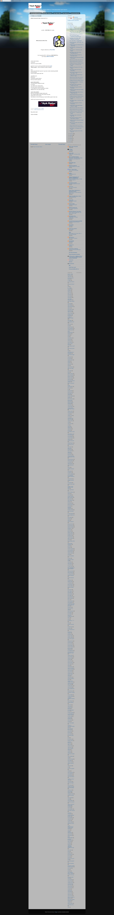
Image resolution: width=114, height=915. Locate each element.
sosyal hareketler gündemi (71, 816)
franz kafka (70, 517)
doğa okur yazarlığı (69, 453)
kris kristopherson (71, 629)
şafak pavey (70, 835)
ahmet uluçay (70, 313)
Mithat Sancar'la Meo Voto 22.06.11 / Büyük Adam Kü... (76, 93)
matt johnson (70, 666)
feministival (70, 503)
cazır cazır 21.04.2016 (73, 187)
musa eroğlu (70, 694)
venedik (69, 889)
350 (68, 286)
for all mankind (70, 513)
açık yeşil (69, 303)
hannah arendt (70, 548)
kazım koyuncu (70, 611)
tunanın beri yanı (71, 874)
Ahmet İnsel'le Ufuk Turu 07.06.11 (76, 125)
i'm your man (70, 566)
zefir (68, 907)
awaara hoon (70, 359)
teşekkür (69, 852)
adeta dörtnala (70, 306)
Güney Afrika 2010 (71, 541)
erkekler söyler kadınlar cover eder (70, 487)
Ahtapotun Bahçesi (73, 165)
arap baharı (70, 337)
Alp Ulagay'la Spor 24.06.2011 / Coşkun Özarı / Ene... (76, 85)
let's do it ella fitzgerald (70, 649)
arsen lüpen (70, 342)
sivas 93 (69, 807)
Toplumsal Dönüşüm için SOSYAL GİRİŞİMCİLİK (74, 177)
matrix (69, 665)
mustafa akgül (70, 696)
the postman (70, 854)
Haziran (71, 133)
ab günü (69, 290)
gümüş (69, 539)
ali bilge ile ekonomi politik (70, 317)
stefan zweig (70, 821)
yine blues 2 (71, 225)
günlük (69, 545)
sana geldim (70, 773)
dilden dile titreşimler (69, 449)
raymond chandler (71, 753)
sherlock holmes (71, 795)
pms (68, 737)
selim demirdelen (71, 776)
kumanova (70, 634)
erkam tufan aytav (71, 484)
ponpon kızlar (70, 740)
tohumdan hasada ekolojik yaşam (71, 866)
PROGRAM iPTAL (72, 216)
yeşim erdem (70, 903)
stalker (70, 173)
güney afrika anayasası (70, 544)
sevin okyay (70, 785)
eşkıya (69, 493)
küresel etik (70, 642)
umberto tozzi (70, 882)
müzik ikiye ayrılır (72, 267)
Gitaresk (70, 261)
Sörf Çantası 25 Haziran (73, 238)
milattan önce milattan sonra (70, 681)
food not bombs (71, 511)
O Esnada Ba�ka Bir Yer (74, 269)
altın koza (69, 324)
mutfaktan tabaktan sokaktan (71, 698)
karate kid (69, 607)
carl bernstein (70, 406)
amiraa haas (70, 327)
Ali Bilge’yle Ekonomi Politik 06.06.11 (76, 126)
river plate (69, 760)
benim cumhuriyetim (70, 386)
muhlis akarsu (70, 685)
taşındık (69, 844)
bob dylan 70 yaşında (70, 394)
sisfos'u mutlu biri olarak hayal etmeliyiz (71, 805)
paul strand (70, 731)
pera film (69, 732)
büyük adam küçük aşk (70, 401)
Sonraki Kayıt (34, 144)
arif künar (69, 340)
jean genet (70, 589)
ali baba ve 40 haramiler (70, 315)
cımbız (69, 414)
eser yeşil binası (71, 489)
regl (68, 757)
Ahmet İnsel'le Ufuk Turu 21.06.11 (76, 94)
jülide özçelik (70, 598)
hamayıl (69, 547)
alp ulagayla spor (71, 321)
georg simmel (70, 524)
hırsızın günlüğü (71, 555)
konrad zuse (70, 626)
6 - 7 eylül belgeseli (69, 288)
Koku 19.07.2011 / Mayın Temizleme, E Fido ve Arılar (75, 36)
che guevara (70, 412)
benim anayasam (71, 383)
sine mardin (70, 797)
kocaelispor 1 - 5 (71, 620)
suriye (69, 830)
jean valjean (70, 591)
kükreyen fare (70, 641)
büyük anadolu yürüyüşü (70, 403)
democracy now (71, 444)
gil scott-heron (70, 525)
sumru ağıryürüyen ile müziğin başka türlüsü (70, 827)
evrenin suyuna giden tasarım (70, 497)
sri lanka (69, 820)
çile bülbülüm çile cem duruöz (71, 434)
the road (69, 855)
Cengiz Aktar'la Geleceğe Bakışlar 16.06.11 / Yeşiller (76, 106)
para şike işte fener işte (70, 729)
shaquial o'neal (70, 793)
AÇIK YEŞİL (70, 305)
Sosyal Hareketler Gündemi (74, 254)
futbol (69, 520)
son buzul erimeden (69, 813)
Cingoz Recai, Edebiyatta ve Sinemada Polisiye (74, 191)
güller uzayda (70, 538)
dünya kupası (70, 460)
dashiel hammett (71, 440)
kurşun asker (70, 635)
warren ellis (70, 892)
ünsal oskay (70, 887)
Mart (71, 136)
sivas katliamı (70, 809)
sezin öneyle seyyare (70, 792)
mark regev (70, 663)
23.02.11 (70, 245)
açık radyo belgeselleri (70, 299)
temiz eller (70, 850)
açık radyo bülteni (71, 301)
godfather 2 (70, 528)
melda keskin (70, 673)
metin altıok (70, 677)
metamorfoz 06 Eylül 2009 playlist (75, 249)
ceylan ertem (70, 411)
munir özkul (70, 687)
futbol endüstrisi (71, 521)
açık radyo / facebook (47, 13)
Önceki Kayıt (61, 144)
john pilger (70, 595)
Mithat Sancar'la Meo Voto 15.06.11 (76, 107)
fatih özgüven (70, 500)
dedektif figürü (70, 443)
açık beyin (69, 294)
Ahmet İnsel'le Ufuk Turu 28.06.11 (76, 78)
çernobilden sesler (71, 431)
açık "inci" (69, 293)
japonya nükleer (71, 587)
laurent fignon (70, 645)
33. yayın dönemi (71, 284)
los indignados (70, 650)
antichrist (69, 333)
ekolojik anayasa (71, 468)
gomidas (69, 529)
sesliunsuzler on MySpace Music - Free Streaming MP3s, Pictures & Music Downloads (75, 257)
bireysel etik (70, 390)
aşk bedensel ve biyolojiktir (71, 353)
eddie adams (70, 463)
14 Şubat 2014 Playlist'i (73, 204)
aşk (68, 350)
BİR (69, 265)
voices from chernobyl (70, 891)
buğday (69, 397)
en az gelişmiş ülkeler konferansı (71, 476)
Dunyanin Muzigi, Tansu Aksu (75, 211)
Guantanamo (70, 536)
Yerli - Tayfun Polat (73, 169)
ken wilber (69, 613)
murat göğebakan (71, 688)
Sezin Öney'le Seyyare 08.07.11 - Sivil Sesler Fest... (76, 55)
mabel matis (70, 655)
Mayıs (71, 135)
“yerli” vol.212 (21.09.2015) (73, 170)
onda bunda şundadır (70, 718)
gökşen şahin (70, 532)
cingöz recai (70, 415)
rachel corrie (70, 745)
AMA (70, 232)
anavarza (76, 17)
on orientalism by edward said (71, 714)
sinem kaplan (70, 800)
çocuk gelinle (70, 436)
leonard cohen (70, 646)
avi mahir (69, 358)
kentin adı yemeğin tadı (70, 616)
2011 (70, 24)
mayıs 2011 (70, 671)
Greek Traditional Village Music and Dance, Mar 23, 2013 (75, 213)
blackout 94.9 (71, 203)
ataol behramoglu (71, 354)
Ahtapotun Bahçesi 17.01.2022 (74, 166)
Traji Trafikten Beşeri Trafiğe (70, 873)
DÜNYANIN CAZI (72, 162)
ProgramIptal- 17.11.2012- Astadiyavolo (73, 218)
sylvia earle (70, 833)
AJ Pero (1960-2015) (72, 197)
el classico (70, 472)
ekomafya (69, 471)
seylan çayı (70, 790)
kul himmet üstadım (70, 632)
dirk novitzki (70, 450)
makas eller (70, 658)
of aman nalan (70, 712)
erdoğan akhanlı (71, 480)
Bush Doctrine (70, 398)
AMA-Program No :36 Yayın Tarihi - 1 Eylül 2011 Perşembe (75, 234)
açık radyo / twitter (57, 13)
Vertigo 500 (71, 153)
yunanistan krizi (71, 904)
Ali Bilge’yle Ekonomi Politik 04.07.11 (76, 63)
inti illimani (70, 580)
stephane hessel (71, 823)
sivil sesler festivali (71, 810)
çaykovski (69, 428)
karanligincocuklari (73, 182)
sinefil (69, 799)
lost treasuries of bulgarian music (71, 652)
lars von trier (70, 643)
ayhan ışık (70, 364)
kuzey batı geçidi (71, 638)
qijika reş (69, 744)
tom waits (69, 868)
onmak (69, 721)
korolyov (69, 628)
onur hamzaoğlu (71, 722)
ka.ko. (69, 599)
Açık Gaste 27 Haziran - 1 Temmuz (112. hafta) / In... (76, 82)
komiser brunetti (71, 624)
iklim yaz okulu (70, 571)
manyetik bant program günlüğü (75, 221)
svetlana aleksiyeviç (70, 832)
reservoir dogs (70, 759)
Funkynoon (71, 244)
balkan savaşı (70, 373)
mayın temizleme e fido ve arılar (71, 669)
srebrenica (70, 819)
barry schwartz (70, 375)
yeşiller (69, 901)
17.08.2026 (71, 150)
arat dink (69, 339)
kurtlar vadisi (70, 637)
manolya (69, 659)
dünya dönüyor (70, 459)
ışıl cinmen (70, 564)
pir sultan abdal (70, 735)
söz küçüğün (70, 817)
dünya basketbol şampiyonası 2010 (71, 456)
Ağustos (71, 26)
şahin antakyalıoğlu (70, 837)
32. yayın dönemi (71, 281)
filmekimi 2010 (70, 509)
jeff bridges (70, 592)
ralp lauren (70, 747)
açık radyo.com (66, 13)
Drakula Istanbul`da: (73, 207)
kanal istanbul (70, 601)
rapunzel (69, 752)
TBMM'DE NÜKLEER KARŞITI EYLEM (71, 846)
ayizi (68, 365)
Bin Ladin (69, 387)
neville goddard (70, 702)
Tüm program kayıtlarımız (73, 208)
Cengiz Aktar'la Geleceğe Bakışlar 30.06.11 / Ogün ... (76, 75)
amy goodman (70, 328)
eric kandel (70, 482)
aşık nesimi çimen (71, 348)
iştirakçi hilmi (70, 581)
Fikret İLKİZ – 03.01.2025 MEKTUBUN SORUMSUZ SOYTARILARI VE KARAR (75, 159)
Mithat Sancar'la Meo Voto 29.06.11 (76, 77)
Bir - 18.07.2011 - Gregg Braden (76, 40)
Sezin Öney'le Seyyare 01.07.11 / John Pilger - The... (76, 73)
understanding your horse (70, 884)
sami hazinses (70, 772)
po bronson (70, 739)
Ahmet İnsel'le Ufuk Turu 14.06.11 (76, 109)
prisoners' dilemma (69, 742)
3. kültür (69, 280)
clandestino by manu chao (70, 419)
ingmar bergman (71, 575)
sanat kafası (70, 775)
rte (68, 767)
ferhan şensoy (70, 504)
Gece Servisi (71, 263)
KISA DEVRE (71, 241)
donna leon (70, 454)
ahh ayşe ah (70, 309)
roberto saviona (71, 763)
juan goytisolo (70, 596)
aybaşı (69, 361)
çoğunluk (69, 439)
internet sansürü (71, 577)
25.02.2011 (71, 242)
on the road (70, 716)
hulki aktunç (70, 563)
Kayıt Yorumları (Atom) (38, 146)
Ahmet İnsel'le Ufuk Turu (70, 311)
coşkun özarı (70, 420)
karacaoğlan (70, 602)
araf (68, 336)
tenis (68, 851)
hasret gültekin (70, 550)
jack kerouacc (70, 584)
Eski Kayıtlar (71, 229)
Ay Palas (70, 149)
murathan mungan (71, 692)
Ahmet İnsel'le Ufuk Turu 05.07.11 (76, 61)
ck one (69, 416)
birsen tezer (70, 392)
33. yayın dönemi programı (36, 13)
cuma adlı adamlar (69, 427)
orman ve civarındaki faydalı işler (71, 726)
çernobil (69, 430)
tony (68, 869)
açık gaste (70, 297)
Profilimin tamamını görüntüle (73, 20)
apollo (69, 335)
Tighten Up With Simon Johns (75, 196)
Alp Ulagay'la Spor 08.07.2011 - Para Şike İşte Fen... (76, 53)
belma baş (70, 379)
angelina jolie (70, 329)
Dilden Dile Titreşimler (73, 146)
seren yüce (70, 781)
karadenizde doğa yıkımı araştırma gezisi (71, 604)
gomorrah (69, 531)
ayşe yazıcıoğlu (71, 368)
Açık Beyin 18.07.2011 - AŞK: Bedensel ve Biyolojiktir (75, 39)
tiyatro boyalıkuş (71, 863)
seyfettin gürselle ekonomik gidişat (71, 787)
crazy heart (70, 423)
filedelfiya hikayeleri (69, 508)
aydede (69, 362)
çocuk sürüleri (70, 437)
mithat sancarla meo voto (39, 109)
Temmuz (71, 27)
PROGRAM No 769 (72, 174)
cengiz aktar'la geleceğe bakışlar (71, 408)
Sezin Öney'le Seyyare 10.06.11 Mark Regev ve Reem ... (76, 118)
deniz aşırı (70, 446)
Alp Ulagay (70, 320)
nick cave (69, 704)
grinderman (70, 535)
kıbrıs (69, 617)
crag (68, 422)
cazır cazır (71, 186)
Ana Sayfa (48, 144)
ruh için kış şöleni (71, 768)
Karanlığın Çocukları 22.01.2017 (74, 183)
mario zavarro (70, 662)
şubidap (69, 842)
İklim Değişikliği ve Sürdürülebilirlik (71, 568)
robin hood (70, 765)
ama (68, 325)
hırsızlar (69, 558)
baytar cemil (70, 376)
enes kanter (70, 478)
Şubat (71, 138)
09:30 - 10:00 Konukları (70, 275)
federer (69, 501)
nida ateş (69, 706)
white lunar (70, 894)
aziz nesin (69, 370)
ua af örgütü (70, 879)
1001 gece (70, 276)
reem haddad (70, 756)
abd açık (69, 291)
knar (68, 619)
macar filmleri (70, 656)
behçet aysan (70, 377)
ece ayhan (70, 462)
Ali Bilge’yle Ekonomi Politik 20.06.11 (76, 96)
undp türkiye (70, 886)
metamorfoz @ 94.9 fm (73, 248)
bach (69, 372)
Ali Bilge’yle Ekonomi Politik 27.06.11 (76, 80)
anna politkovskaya (70, 332)
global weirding (70, 526)
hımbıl (69, 554)
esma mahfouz (70, 492)
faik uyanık (70, 498)
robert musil (70, 761)
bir (68, 389)
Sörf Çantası (71, 237)
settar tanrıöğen (71, 782)
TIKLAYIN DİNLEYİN (75, 13)
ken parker (70, 612)
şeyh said (69, 841)
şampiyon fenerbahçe (70, 840)
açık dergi (69, 296)
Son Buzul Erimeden (73, 252)
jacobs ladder (70, 585)
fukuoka (69, 518)
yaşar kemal (70, 895)
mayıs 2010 (70, 670)
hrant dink (69, 562)
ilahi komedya (70, 572)
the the (69, 857)
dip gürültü (71, 224)
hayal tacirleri (70, 551)
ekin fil (69, 467)
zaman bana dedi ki (73, 228)
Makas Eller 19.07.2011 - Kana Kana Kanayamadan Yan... (75, 32)
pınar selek (70, 733)
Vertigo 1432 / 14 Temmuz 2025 (74, 154)
